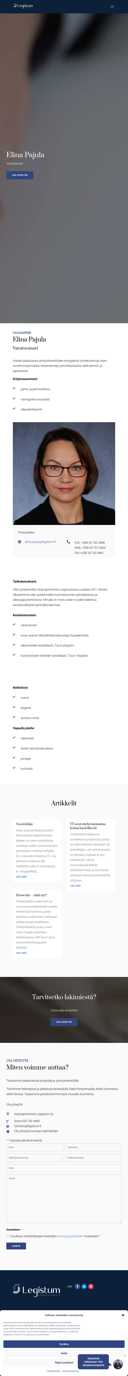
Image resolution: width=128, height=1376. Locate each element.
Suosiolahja (24, 824)
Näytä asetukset (64, 1362)
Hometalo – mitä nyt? (31, 895)
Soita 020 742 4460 (27, 1121)
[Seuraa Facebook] (77, 1286)
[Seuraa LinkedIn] (84, 1286)
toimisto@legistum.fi (27, 1126)
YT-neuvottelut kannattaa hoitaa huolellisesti (88, 826)
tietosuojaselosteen (70, 1236)
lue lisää (21, 876)
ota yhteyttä (20, 175)
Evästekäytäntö (53, 1371)
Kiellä (64, 1353)
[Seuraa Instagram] (91, 1286)
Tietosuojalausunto (70, 1371)
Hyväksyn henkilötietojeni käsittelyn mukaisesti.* (55, 1236)
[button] (123, 1315)
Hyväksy (64, 1344)
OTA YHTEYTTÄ (64, 1022)
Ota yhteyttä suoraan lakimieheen (36, 1131)
